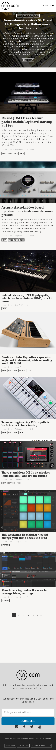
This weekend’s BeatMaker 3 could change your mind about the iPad (24, 536)
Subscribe (28, 721)
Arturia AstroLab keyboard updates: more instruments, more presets (27, 211)
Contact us (23, 745)
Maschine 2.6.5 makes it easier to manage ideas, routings (24, 591)
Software (11, 483)
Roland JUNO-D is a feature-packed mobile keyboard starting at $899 (26, 121)
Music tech (28, 16)
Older (40, 615)
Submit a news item (41, 745)
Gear (19, 16)
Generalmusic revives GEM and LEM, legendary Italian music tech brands (28, 24)
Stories (22, 370)
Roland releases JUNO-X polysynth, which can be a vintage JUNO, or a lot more (27, 298)
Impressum (10, 745)
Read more (28, 60)
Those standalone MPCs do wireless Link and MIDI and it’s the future (25, 474)
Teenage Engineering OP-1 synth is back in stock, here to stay (25, 423)
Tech (37, 16)
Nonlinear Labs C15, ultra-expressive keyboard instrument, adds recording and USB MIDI (26, 360)
